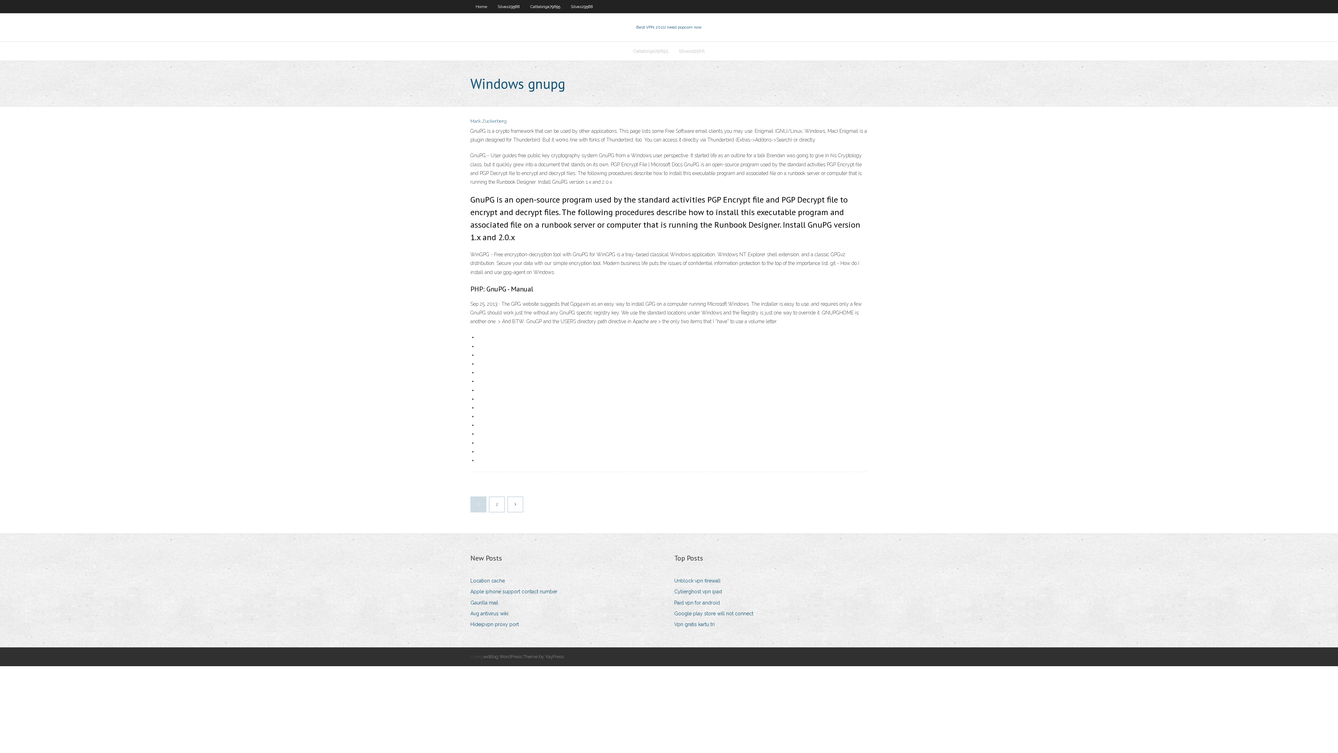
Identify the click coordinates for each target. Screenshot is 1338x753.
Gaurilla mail (484, 603)
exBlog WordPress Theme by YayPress (524, 656)
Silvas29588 (509, 6)
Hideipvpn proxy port (494, 624)
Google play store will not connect (713, 613)
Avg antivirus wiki (489, 613)
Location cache (487, 581)
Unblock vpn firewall (697, 581)
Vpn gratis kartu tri (694, 624)
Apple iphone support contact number (514, 591)
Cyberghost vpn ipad (698, 591)
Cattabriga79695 (545, 6)
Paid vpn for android (697, 603)
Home (481, 6)
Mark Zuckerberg (488, 121)
